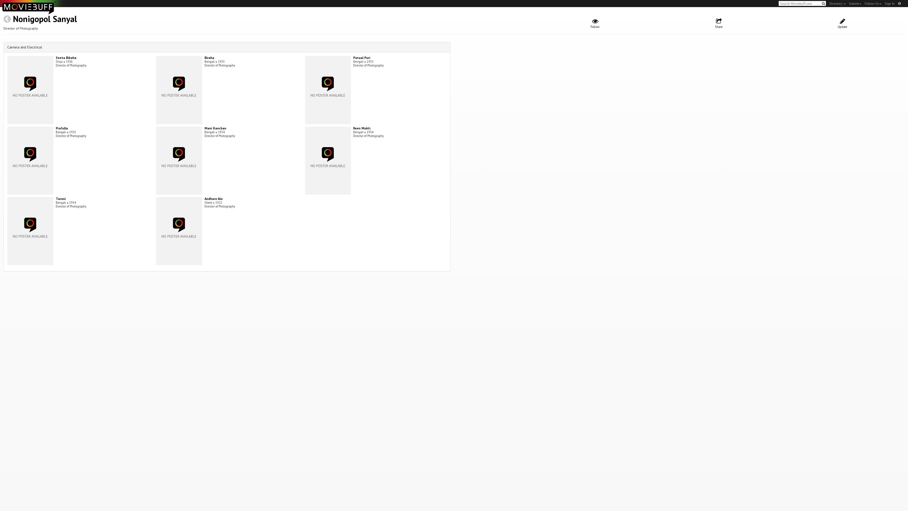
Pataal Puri (361, 58)
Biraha (209, 58)
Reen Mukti (362, 128)
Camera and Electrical (24, 47)
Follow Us (872, 3)
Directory (836, 3)
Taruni (61, 199)
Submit (854, 3)
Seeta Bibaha (66, 58)
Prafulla (62, 128)
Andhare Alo (214, 199)
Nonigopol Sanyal (45, 18)
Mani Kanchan (215, 128)
